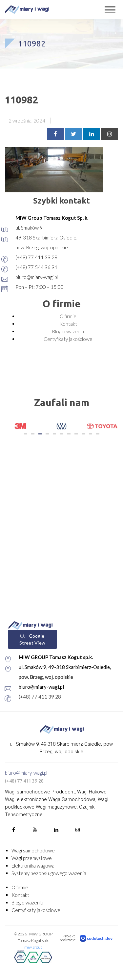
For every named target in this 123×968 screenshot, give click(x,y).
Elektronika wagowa (32, 866)
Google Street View (32, 639)
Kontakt (68, 324)
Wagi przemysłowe (31, 858)
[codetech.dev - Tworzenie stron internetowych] (96, 938)
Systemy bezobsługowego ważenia (48, 873)
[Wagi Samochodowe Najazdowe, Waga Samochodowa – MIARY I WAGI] (27, 9)
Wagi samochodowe (33, 850)
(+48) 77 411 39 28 (40, 697)
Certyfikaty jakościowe (68, 339)
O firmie (68, 316)
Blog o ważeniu (68, 331)
